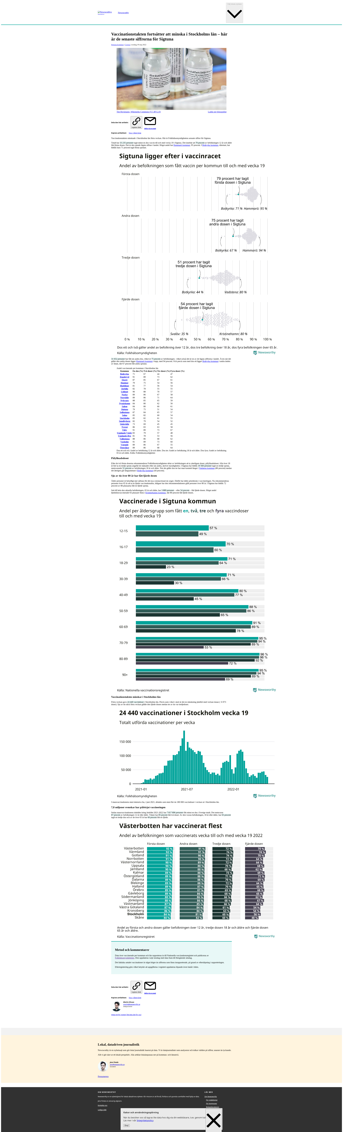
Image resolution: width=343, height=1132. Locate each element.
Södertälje (124, 424)
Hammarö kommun (182, 145)
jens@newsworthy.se (117, 1064)
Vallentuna (125, 439)
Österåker (124, 448)
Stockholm (124, 418)
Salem (124, 406)
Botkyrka (124, 374)
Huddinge (124, 386)
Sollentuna (124, 412)
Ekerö (124, 380)
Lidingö (124, 392)
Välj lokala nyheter (234, 4)
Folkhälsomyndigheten (124, 958)
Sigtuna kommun (117, 45)
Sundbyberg (124, 421)
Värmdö (124, 445)
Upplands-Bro (124, 436)
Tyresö (125, 427)
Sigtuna (124, 409)
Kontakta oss (102, 1105)
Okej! (126, 1126)
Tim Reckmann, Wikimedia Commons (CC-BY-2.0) (139, 112)
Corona (127, 45)
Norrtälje (124, 397)
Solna (124, 415)
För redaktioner (212, 1100)
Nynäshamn (124, 403)
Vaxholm (124, 442)
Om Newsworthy (210, 1096)
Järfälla (124, 389)
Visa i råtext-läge (135, 133)
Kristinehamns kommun (156, 493)
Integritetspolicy (145, 1120)
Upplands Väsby (124, 433)
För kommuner (211, 1103)
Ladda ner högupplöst (217, 112)
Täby (124, 430)
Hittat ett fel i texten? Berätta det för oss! (126, 1015)
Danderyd (124, 377)
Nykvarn (124, 400)
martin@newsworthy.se (131, 1004)
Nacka (125, 395)
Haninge (124, 383)
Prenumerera (103, 1076)
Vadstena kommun (207, 468)
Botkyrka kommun (210, 145)
